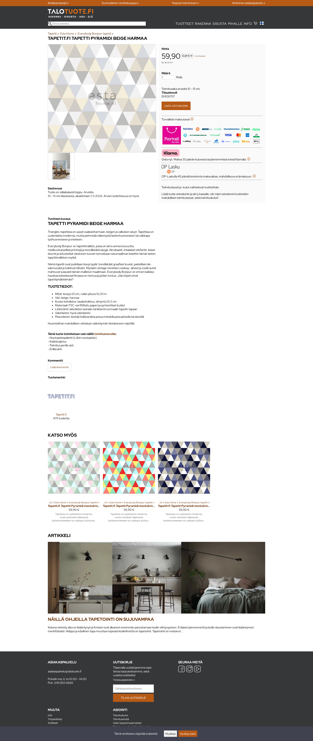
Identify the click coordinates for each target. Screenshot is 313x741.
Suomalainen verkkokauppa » (120, 3)
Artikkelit (53, 723)
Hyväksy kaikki (188, 733)
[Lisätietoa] (192, 119)
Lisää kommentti (59, 367)
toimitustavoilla (105, 334)
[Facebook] (181, 669)
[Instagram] (189, 669)
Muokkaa (170, 733)
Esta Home (68, 33)
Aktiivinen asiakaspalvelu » (248, 3)
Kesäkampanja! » (58, 3)
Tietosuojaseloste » (124, 679)
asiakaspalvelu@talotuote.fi (64, 671)
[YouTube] (197, 669)
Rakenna (203, 23)
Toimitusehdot (121, 719)
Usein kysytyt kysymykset (127, 723)
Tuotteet (184, 23)
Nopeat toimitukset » (185, 3)
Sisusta (220, 23)
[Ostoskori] (255, 24)
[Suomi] (262, 24)
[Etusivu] (70, 16)
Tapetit (53, 33)
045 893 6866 (63, 683)
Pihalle (235, 23)
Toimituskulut (120, 715)
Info (248, 23)
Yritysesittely (55, 719)
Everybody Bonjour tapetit (96, 33)
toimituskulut (200, 56)
